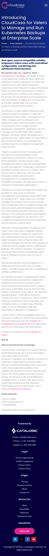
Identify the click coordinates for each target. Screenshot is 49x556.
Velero (24, 99)
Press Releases (16, 43)
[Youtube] (33, 539)
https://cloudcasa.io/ (20, 389)
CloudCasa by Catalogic (13, 75)
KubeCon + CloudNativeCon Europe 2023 (21, 322)
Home (4, 43)
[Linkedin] (15, 539)
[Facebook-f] (27, 539)
